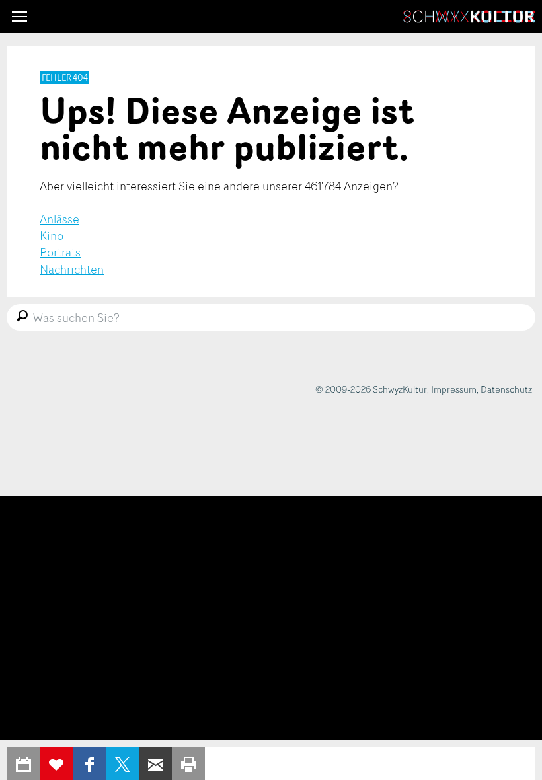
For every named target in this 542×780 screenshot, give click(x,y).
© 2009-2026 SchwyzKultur (371, 389)
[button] (19, 16)
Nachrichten (72, 269)
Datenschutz (506, 389)
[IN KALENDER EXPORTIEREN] (23, 763)
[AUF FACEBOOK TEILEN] (89, 763)
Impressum (454, 389)
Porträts (60, 252)
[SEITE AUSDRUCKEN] (188, 763)
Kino (51, 235)
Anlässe (59, 219)
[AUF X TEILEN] (122, 763)
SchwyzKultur (469, 16)
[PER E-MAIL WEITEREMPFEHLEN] (155, 763)
